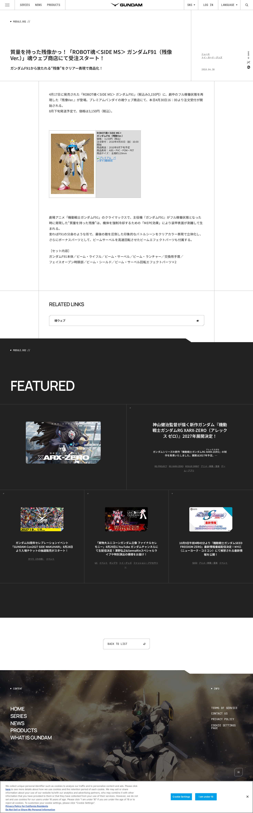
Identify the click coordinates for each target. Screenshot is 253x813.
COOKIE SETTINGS (227, 727)
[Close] (247, 796)
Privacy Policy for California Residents (27, 806)
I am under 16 (206, 796)
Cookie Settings (181, 796)
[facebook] (248, 67)
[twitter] (248, 62)
